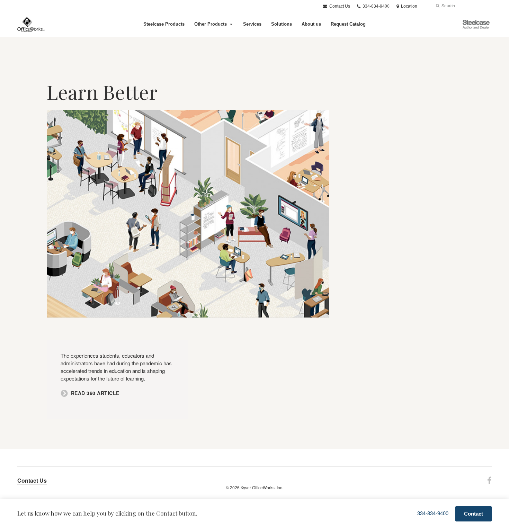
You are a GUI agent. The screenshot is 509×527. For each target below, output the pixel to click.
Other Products (210, 24)
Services (252, 24)
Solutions (281, 24)
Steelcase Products (164, 24)
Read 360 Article (95, 393)
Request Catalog (348, 24)
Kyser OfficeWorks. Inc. (262, 487)
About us (311, 24)
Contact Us (339, 6)
